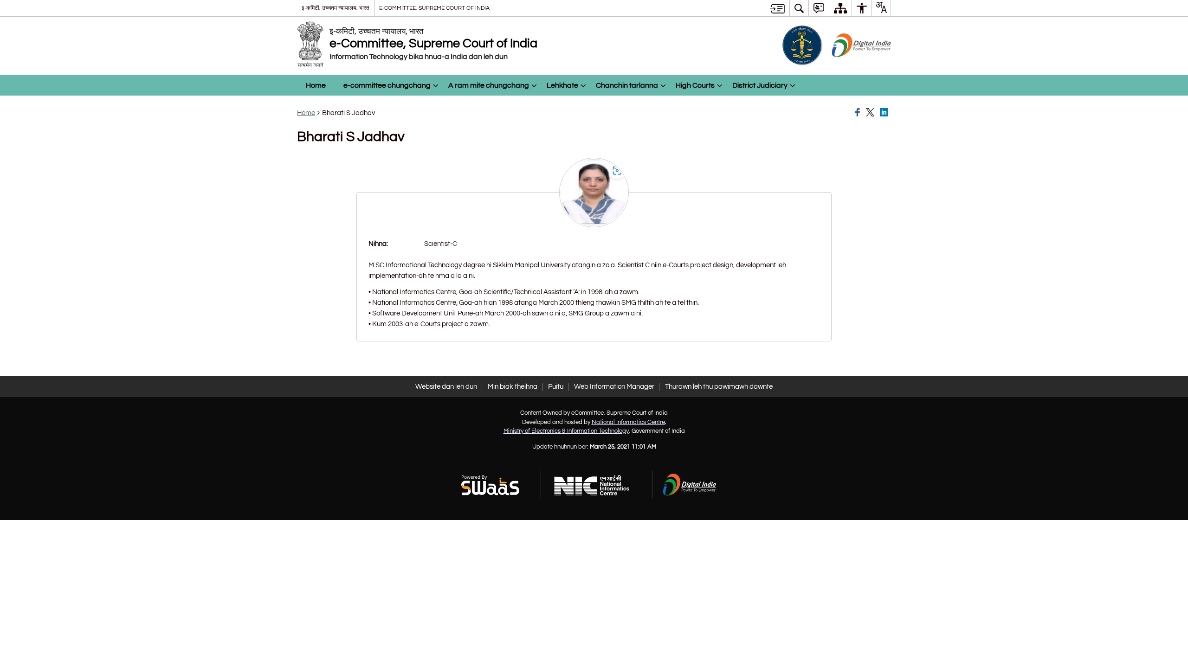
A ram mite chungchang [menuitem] (488, 85)
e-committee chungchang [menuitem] (387, 85)
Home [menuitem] (316, 85)
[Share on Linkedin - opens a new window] (885, 112)
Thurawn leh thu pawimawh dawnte (719, 386)
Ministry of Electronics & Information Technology (566, 431)
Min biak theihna (512, 386)
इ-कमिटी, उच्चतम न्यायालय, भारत (335, 8)
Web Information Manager (614, 386)
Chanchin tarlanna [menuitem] (627, 85)
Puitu (555, 386)
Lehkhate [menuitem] (562, 85)
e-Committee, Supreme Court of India (434, 8)
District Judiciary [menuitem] (760, 85)
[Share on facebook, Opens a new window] (859, 112)
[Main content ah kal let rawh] (777, 8)
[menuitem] (799, 8)
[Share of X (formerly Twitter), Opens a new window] (871, 112)
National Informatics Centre (628, 422)
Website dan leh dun (446, 386)
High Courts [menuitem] (695, 85)
